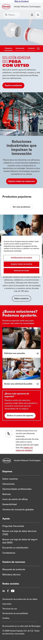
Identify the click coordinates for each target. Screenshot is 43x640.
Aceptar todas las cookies (21, 264)
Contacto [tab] (31, 48)
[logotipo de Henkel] (6, 6)
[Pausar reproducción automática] (38, 48)
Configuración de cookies (21, 257)
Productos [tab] (8, 48)
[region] (21, 256)
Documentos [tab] (20, 48)
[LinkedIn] (3, 591)
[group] (21, 55)
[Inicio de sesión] (32, 15)
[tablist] (19, 48)
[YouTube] (12, 591)
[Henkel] (6, 460)
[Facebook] (8, 591)
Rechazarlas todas (21, 270)
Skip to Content (21, 1)
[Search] (7, 15)
